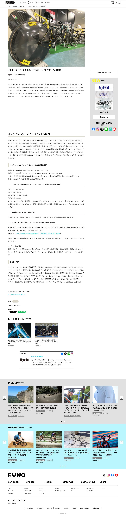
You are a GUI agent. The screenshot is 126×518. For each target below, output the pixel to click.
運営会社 (49, 508)
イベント (15, 301)
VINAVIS (57, 488)
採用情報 (66, 508)
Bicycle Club (14, 6)
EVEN (103, 488)
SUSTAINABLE (88, 482)
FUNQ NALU (42, 491)
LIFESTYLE (68, 482)
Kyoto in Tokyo (27, 493)
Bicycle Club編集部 (37, 356)
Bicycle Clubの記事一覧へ (104, 72)
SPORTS (21, 415)
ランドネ (26, 488)
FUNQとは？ (30, 508)
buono (103, 491)
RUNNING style (27, 491)
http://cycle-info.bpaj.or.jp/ (16, 294)
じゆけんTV (90, 491)
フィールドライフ (75, 488)
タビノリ (41, 493)
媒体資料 (57, 508)
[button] (4, 398)
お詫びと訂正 (96, 508)
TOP (9, 6)
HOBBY (48, 482)
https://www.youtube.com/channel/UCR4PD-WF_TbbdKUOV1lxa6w (38, 233)
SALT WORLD (90, 488)
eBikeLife (10, 493)
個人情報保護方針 (84, 508)
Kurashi (14, 503)
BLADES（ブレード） (60, 491)
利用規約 (74, 508)
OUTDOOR (13, 482)
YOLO (9, 503)
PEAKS (41, 488)
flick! (72, 491)
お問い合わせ (40, 508)
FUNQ (9, 488)
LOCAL (103, 482)
